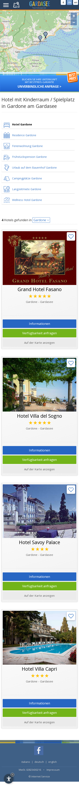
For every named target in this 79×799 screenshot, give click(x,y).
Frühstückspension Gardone (29, 157)
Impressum (53, 769)
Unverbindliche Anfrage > (39, 83)
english (52, 762)
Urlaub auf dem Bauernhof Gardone (34, 167)
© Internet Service (39, 776)
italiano (25, 762)
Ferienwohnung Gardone (27, 146)
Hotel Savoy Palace (39, 542)
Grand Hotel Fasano (39, 289)
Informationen (39, 324)
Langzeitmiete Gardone (26, 189)
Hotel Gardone (22, 124)
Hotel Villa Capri (39, 668)
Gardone (40, 220)
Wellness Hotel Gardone (27, 200)
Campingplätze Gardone (27, 178)
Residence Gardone (24, 135)
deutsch (39, 762)
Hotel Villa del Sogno (39, 416)
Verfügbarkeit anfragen (39, 333)
